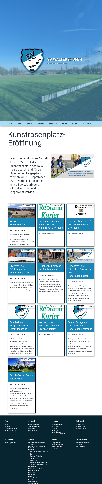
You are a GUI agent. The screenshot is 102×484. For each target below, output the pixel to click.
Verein (74, 123)
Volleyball (40, 123)
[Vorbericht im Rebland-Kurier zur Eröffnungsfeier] (51, 312)
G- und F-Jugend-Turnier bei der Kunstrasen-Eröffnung (80, 325)
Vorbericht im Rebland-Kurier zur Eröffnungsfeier (49, 325)
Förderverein (86, 123)
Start (10, 123)
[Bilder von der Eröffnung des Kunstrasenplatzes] (21, 256)
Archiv (64, 123)
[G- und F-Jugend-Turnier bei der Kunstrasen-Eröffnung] (80, 312)
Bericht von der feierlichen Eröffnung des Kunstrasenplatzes (79, 270)
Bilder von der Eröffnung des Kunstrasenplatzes (20, 269)
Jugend (29, 123)
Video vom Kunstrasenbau (18, 223)
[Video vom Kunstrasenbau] (21, 211)
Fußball (19, 123)
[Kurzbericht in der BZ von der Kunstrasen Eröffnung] (80, 211)
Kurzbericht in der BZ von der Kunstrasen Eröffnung (79, 224)
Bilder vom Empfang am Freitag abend (50, 267)
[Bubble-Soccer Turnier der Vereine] (21, 365)
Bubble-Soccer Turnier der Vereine (22, 377)
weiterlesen (42, 294)
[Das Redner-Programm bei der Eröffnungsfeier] (21, 312)
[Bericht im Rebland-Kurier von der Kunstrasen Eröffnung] (51, 211)
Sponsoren (53, 123)
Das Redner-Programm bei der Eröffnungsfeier (19, 325)
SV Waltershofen (64, 59)
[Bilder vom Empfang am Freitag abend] (51, 256)
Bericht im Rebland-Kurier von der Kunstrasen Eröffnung (51, 224)
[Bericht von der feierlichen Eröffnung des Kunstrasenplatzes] (80, 256)
